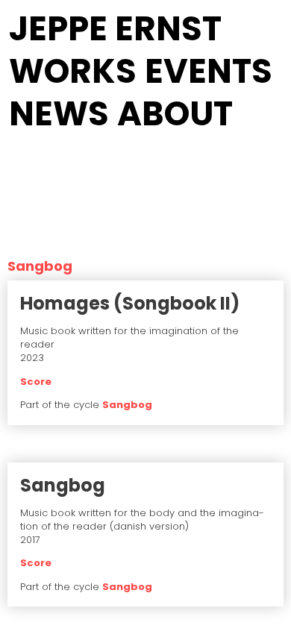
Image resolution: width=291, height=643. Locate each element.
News (59, 113)
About (175, 113)
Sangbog (127, 405)
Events (208, 71)
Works (73, 71)
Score (35, 381)
